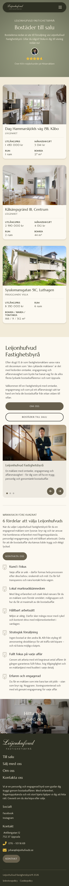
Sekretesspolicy (10, 880)
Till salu (8, 757)
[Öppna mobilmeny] (60, 7)
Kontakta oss (14, 556)
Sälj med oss (12, 764)
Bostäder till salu (34, 417)
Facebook (8, 813)
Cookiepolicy (26, 880)
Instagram (8, 818)
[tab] (7, 493)
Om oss (34, 406)
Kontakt (11, 858)
